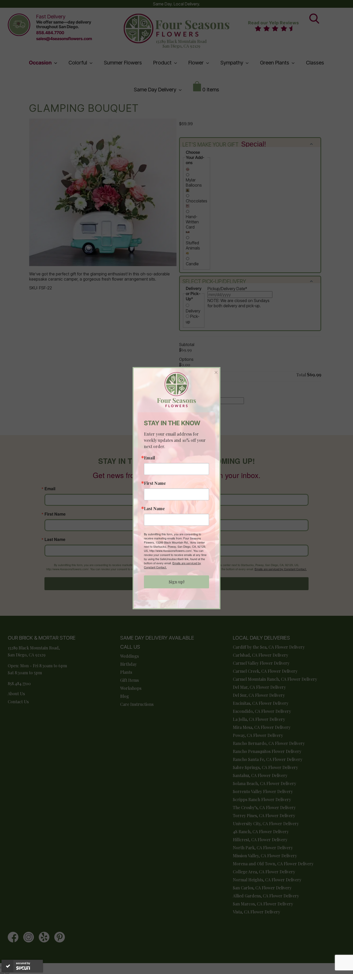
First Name (155, 483)
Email (149, 458)
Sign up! (176, 581)
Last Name (154, 509)
